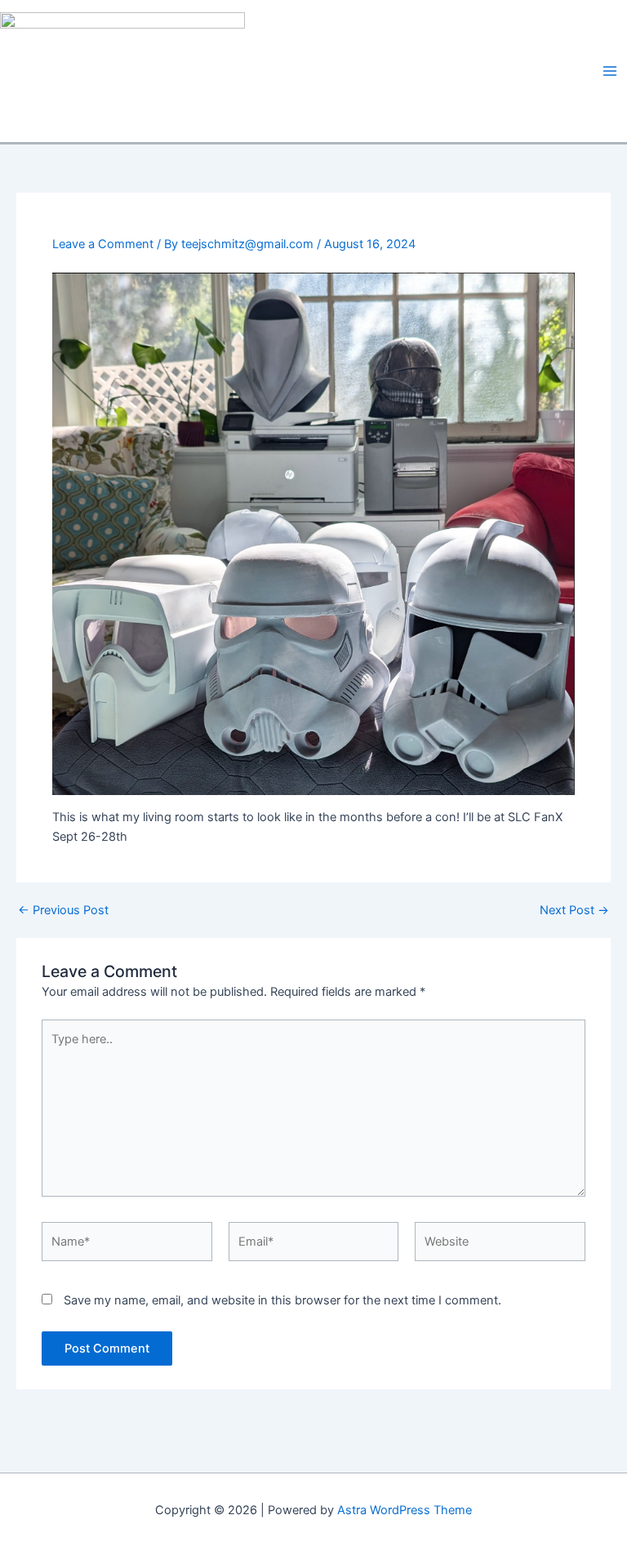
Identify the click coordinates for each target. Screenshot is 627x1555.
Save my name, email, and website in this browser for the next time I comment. (282, 1300)
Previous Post (63, 910)
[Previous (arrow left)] (28, 778)
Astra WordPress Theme (404, 1510)
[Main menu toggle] (610, 71)
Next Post (574, 910)
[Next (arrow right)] (598, 778)
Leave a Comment (102, 244)
